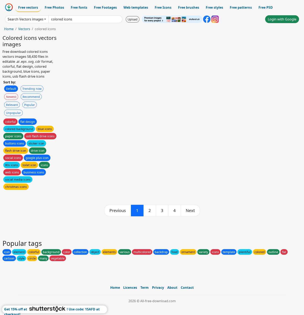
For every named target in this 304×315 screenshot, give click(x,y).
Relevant (12, 105)
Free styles (214, 7)
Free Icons (163, 7)
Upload (133, 19)
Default (11, 89)
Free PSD (266, 7)
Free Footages (105, 7)
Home (9, 29)
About (172, 287)
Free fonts (79, 7)
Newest (11, 97)
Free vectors (28, 7)
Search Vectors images (25, 19)
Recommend (31, 97)
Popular (29, 105)
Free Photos (54, 7)
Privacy (158, 287)
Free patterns (241, 7)
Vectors (24, 29)
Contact (187, 287)
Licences (130, 287)
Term (144, 287)
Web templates (135, 7)
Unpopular (13, 113)
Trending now (32, 89)
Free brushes (188, 7)
